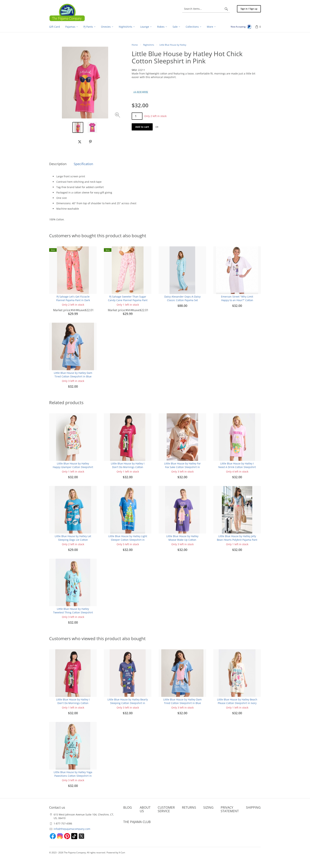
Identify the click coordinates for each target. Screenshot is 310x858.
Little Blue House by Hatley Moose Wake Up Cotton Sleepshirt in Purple (182, 539)
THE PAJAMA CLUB (137, 822)
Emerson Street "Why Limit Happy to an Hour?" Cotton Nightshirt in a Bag (237, 300)
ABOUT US (145, 809)
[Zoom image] (118, 115)
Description (58, 164)
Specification (83, 164)
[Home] (67, 12)
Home (135, 44)
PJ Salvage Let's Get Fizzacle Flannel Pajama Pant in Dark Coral (73, 300)
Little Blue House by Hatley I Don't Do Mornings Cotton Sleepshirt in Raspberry (127, 467)
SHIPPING (253, 807)
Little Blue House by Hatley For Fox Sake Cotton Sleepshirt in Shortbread (182, 467)
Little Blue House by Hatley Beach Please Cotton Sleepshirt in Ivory (237, 701)
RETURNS (189, 807)
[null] (79, 142)
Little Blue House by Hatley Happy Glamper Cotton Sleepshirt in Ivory (73, 467)
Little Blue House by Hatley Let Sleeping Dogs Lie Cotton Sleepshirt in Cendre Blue (73, 539)
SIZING (208, 807)
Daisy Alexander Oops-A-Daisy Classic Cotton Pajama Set (182, 298)
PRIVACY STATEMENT (230, 809)
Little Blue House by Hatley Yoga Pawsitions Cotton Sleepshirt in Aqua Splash (73, 775)
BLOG (127, 807)
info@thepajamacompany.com (72, 829)
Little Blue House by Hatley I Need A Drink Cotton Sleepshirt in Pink (237, 467)
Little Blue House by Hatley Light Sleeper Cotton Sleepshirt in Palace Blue (127, 539)
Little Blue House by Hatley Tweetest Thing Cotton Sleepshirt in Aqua (73, 612)
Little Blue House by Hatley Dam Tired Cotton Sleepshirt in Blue (73, 374)
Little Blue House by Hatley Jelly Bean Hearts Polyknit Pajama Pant (237, 537)
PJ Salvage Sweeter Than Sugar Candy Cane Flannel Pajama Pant (127, 298)
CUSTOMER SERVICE (166, 809)
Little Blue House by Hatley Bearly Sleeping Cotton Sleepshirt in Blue (127, 703)
